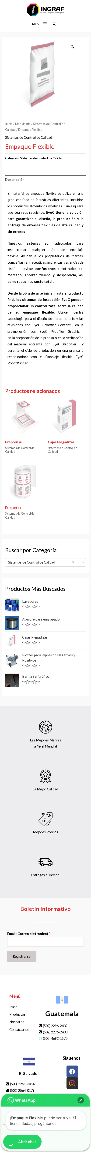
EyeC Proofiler (64, 344)
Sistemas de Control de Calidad (28, 137)
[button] (36, 24)
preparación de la (29, 338)
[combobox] (45, 562)
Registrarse (22, 956)
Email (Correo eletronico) (28, 934)
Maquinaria (23, 124)
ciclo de (31, 350)
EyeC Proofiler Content (51, 325)
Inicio (9, 124)
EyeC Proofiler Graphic (59, 331)
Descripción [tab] (14, 180)
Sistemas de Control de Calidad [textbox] (41, 562)
